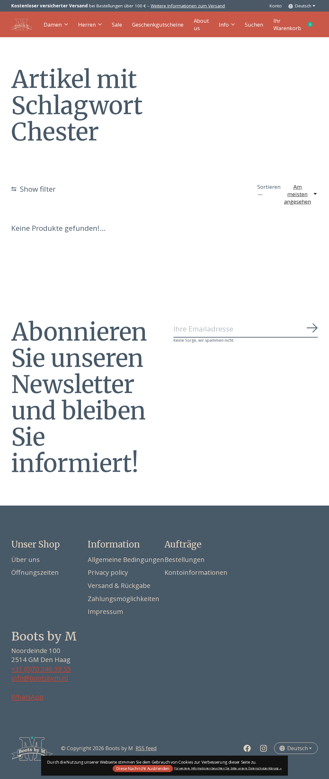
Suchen (254, 24)
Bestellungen (184, 559)
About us (201, 24)
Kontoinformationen (195, 572)
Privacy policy (108, 572)
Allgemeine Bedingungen (126, 559)
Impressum (105, 611)
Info (224, 24)
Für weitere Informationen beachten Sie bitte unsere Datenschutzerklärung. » (228, 768)
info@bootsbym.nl (39, 677)
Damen (53, 24)
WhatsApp (27, 696)
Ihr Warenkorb (295, 24)
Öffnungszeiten (35, 572)
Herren (87, 24)
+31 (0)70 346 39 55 (41, 668)
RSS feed (146, 748)
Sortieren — (268, 190)
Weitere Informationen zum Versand (188, 6)
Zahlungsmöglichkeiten (123, 598)
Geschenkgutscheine (157, 24)
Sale (117, 24)
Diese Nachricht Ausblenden (142, 768)
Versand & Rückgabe (119, 585)
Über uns (25, 559)
